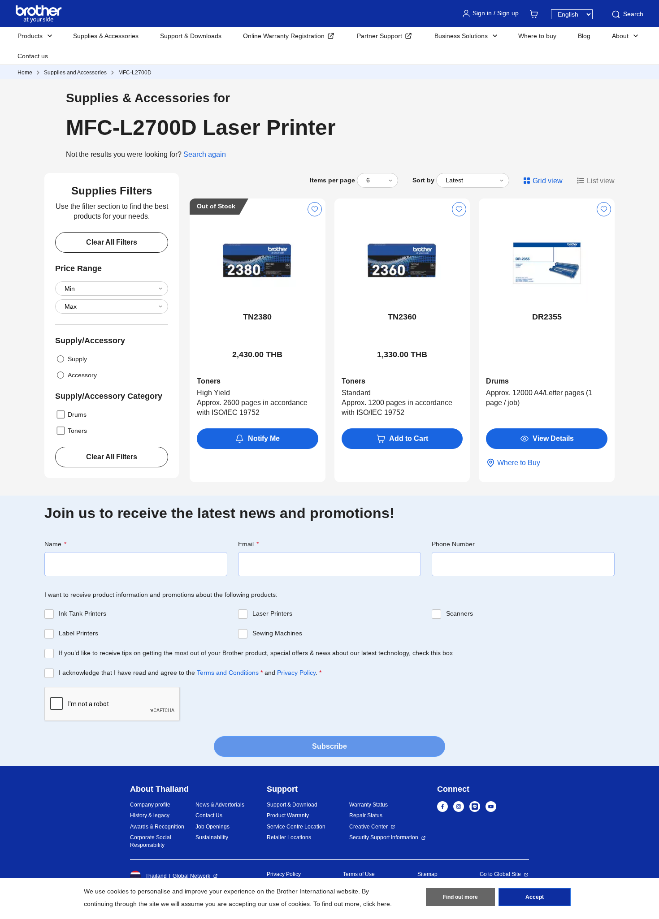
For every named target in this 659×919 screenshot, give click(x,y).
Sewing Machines (277, 633)
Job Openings (212, 827)
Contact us (32, 56)
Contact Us (208, 815)
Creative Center (368, 827)
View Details (553, 438)
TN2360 (402, 316)
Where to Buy (518, 462)
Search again (204, 154)
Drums (77, 414)
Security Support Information (383, 837)
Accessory (82, 375)
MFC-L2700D (135, 72)
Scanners (459, 613)
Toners (77, 430)
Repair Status (365, 815)
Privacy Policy (296, 672)
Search (633, 13)
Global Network (191, 876)
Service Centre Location (296, 827)
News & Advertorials (219, 805)
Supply (77, 358)
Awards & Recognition (157, 827)
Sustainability (211, 837)
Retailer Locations (289, 837)
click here (376, 903)
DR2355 (547, 316)
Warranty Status (368, 805)
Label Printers (78, 633)
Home (24, 72)
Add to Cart (408, 438)
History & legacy (149, 815)
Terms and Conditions (228, 672)
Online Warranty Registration (284, 35)
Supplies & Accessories (106, 35)
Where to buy (537, 35)
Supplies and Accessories (75, 72)
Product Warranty (288, 815)
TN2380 (257, 316)
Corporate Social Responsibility (150, 841)
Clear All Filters (111, 242)
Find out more (460, 897)
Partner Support (379, 35)
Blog (584, 35)
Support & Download (292, 805)
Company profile (150, 805)
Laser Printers (272, 613)
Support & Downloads (190, 35)
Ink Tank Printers (82, 613)
